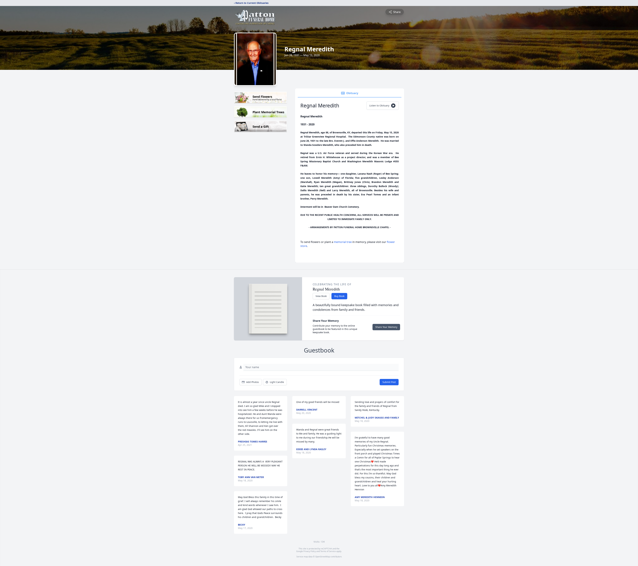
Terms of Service (328, 551)
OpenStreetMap (322, 556)
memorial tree (343, 242)
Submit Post (389, 382)
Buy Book (339, 296)
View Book (321, 296)
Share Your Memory (386, 327)
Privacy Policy (309, 551)
